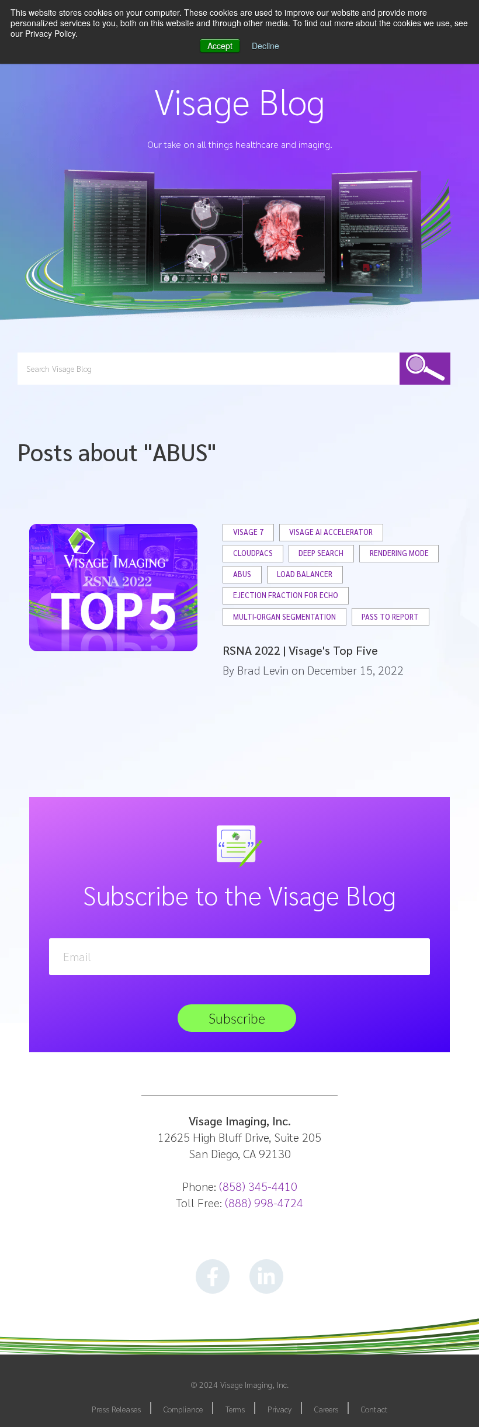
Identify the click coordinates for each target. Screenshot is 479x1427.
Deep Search (320, 553)
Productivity (316, 273)
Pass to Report (390, 617)
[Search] (425, 369)
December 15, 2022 (355, 670)
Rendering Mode (399, 553)
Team (229, 104)
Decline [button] (265, 45)
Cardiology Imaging (328, 189)
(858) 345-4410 (258, 1186)
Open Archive (318, 132)
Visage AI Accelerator (331, 532)
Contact (374, 1409)
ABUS (242, 574)
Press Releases (116, 1409)
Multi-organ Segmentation (284, 617)
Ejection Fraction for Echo (285, 595)
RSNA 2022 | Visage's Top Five (300, 650)
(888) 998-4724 (264, 1202)
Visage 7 (248, 532)
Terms (235, 1409)
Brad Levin (263, 670)
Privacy (279, 1409)
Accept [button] (219, 45)
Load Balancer (304, 574)
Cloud (307, 104)
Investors (234, 76)
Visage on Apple (323, 160)
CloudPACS (253, 553)
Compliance (183, 1409)
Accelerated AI (319, 245)
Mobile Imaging (322, 217)
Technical (312, 76)
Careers (326, 1409)
